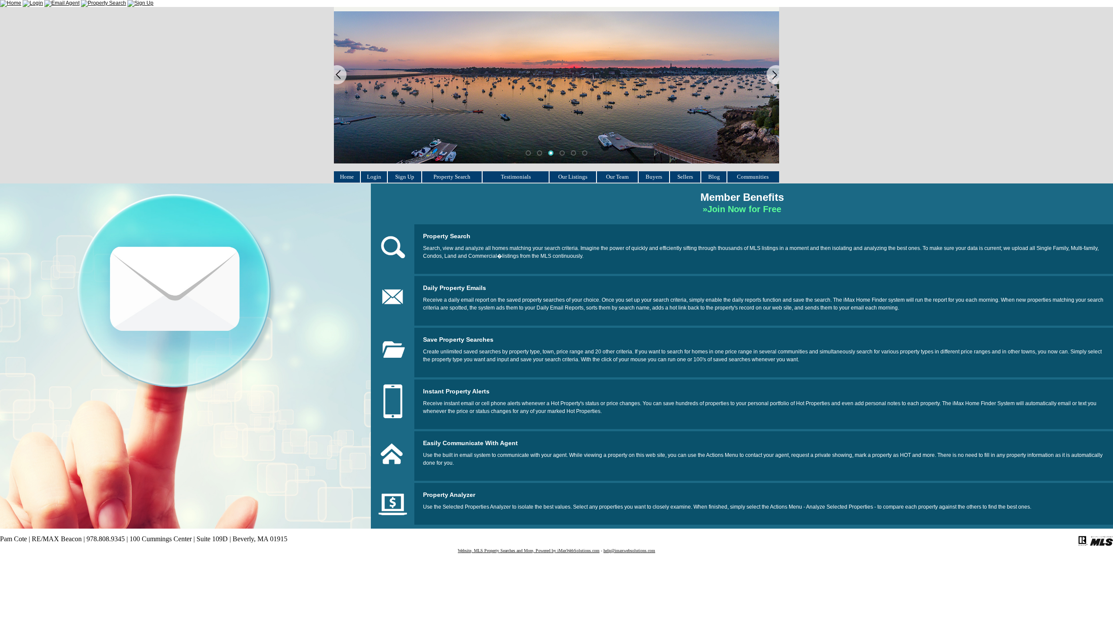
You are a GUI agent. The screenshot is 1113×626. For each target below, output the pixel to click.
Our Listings (572, 176)
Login (374, 176)
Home (347, 176)
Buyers (654, 176)
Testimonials (516, 176)
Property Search (451, 176)
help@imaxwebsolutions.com (629, 550)
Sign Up (404, 176)
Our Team (617, 176)
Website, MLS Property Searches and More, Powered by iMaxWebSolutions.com (529, 550)
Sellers (685, 176)
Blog (714, 176)
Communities (753, 176)
